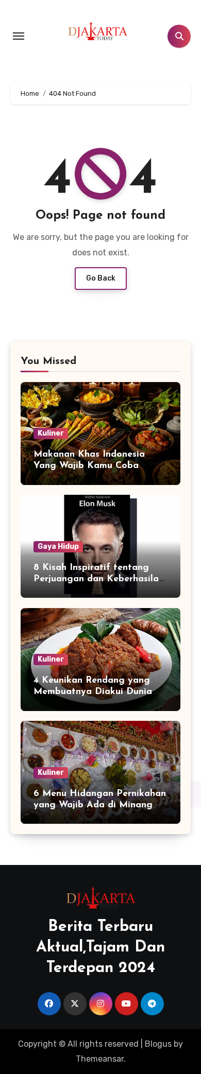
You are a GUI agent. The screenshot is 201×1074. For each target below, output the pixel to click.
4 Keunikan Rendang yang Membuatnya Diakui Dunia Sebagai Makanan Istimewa (95, 691)
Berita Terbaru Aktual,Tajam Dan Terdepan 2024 (100, 947)
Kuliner (51, 433)
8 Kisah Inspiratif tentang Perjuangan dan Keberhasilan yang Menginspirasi (99, 579)
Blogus (158, 1044)
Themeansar (100, 1059)
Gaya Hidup (58, 546)
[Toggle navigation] (18, 36)
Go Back (100, 278)
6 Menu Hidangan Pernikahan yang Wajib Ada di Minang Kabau (100, 805)
